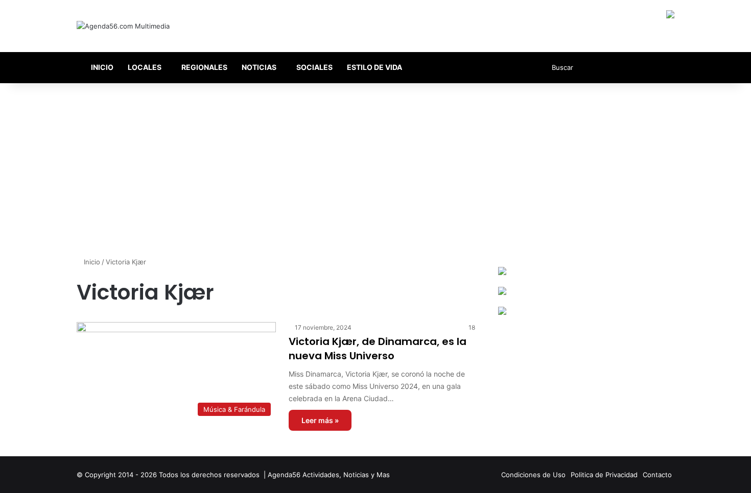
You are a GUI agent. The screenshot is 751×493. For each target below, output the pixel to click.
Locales (144, 67)
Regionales (204, 67)
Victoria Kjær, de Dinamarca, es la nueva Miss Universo (377, 348)
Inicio (101, 67)
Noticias (259, 67)
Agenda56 (284, 475)
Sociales (314, 67)
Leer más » (320, 420)
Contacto (657, 475)
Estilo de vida (374, 67)
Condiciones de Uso (533, 475)
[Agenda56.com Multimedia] (123, 26)
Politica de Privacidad (604, 475)
